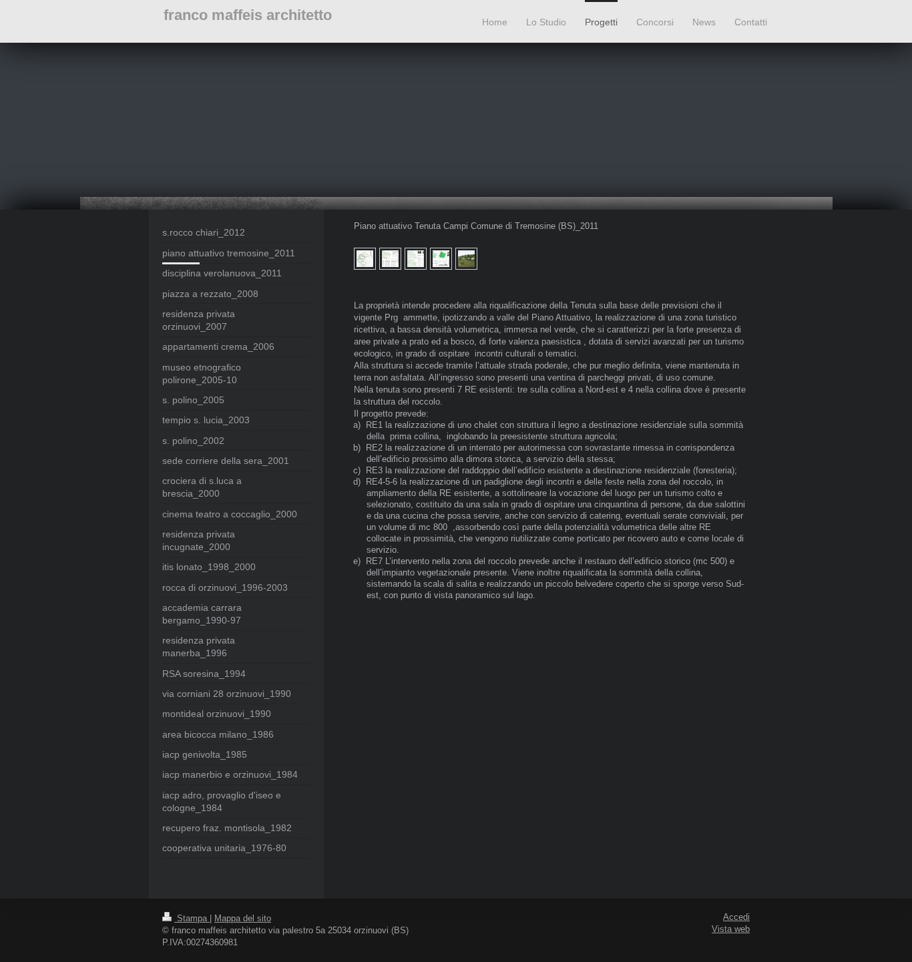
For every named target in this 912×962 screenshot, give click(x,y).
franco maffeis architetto (248, 15)
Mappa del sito (242, 918)
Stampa (192, 918)
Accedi (736, 917)
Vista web (731, 929)
